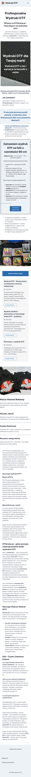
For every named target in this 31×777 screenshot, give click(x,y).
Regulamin (5, 758)
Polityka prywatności (8, 762)
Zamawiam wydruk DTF (15, 209)
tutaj (27, 132)
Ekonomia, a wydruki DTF (14, 342)
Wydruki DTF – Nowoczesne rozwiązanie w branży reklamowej (15, 283)
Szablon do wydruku (15, 749)
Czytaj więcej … (10, 305)
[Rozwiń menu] (27, 3)
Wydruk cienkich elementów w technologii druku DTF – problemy (14, 314)
